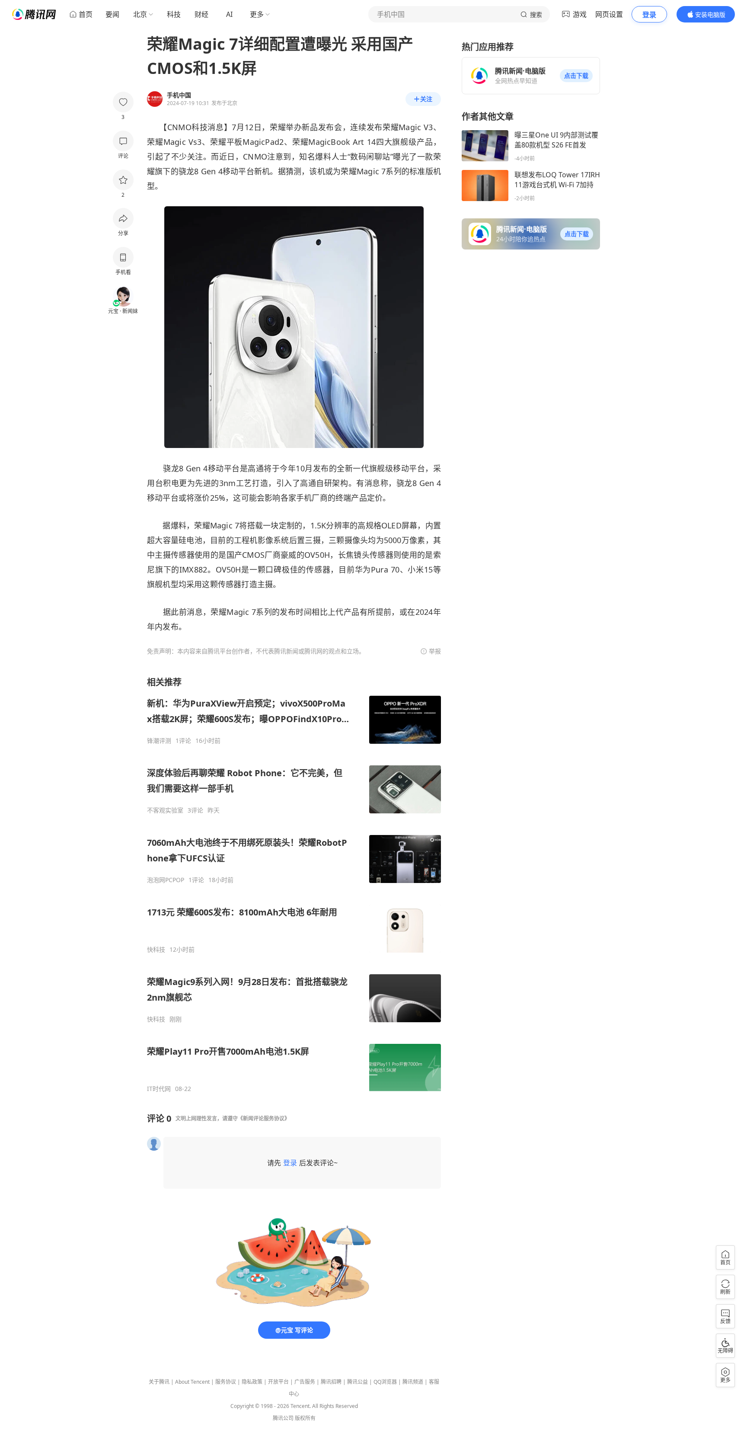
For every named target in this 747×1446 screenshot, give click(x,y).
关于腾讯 (159, 1381)
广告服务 (304, 1381)
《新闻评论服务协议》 (264, 1118)
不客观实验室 (165, 810)
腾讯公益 (357, 1381)
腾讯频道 (412, 1381)
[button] (576, 75)
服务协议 (225, 1381)
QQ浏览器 (385, 1381)
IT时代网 (159, 1089)
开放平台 (278, 1381)
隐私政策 (252, 1381)
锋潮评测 (159, 741)
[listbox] (294, 884)
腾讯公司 (283, 1418)
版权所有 (305, 1418)
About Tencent (192, 1381)
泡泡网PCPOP (165, 880)
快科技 (156, 950)
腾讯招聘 (331, 1381)
